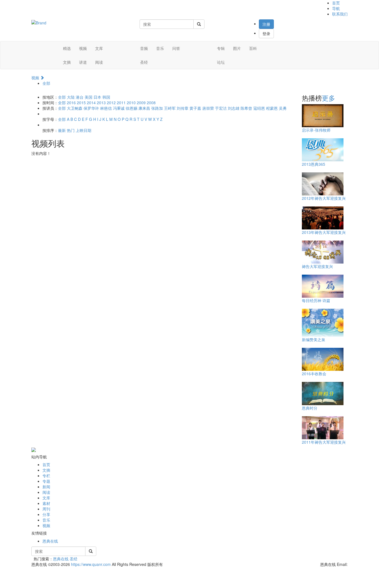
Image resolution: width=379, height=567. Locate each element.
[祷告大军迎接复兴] (322, 251)
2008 (151, 102)
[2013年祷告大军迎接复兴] (322, 217)
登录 (266, 33)
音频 (144, 48)
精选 (67, 48)
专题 (46, 481)
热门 (71, 130)
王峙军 (170, 108)
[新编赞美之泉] (322, 322)
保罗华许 (91, 108)
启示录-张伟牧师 (316, 130)
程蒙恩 (272, 108)
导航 (336, 8)
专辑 (221, 48)
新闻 (46, 486)
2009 (141, 102)
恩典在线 (50, 541)
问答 (176, 48)
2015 (81, 102)
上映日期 (83, 130)
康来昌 (144, 108)
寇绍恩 (259, 108)
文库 (99, 48)
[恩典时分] (322, 393)
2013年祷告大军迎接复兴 (324, 232)
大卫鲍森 (74, 108)
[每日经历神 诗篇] (322, 285)
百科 (253, 48)
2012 (111, 102)
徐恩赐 (131, 108)
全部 (46, 83)
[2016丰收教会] (322, 359)
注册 (266, 24)
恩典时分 (309, 408)
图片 (237, 48)
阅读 (99, 62)
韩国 (106, 97)
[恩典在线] (38, 22)
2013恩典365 (313, 164)
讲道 (83, 62)
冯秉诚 (119, 108)
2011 (121, 102)
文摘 (67, 62)
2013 (101, 102)
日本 (97, 97)
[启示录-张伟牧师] (322, 115)
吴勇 (283, 108)
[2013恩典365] (322, 149)
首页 (336, 3)
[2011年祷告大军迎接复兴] (322, 427)
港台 (80, 97)
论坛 (221, 62)
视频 (83, 48)
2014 (91, 102)
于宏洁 (221, 108)
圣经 (144, 62)
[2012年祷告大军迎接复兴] (322, 183)
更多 (328, 98)
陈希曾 (246, 108)
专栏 (46, 475)
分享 (46, 514)
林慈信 (106, 108)
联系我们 (340, 14)
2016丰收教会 (314, 373)
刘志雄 (233, 108)
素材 (46, 503)
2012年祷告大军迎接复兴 (324, 198)
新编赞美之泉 (313, 339)
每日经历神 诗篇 (316, 300)
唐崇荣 (208, 108)
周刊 (46, 509)
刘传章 (182, 108)
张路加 (157, 108)
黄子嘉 (195, 108)
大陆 (71, 97)
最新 (62, 130)
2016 (71, 102)
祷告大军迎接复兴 (317, 266)
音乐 (160, 48)
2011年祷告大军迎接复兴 (324, 442)
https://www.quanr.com (91, 564)
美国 (88, 97)
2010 (131, 102)
